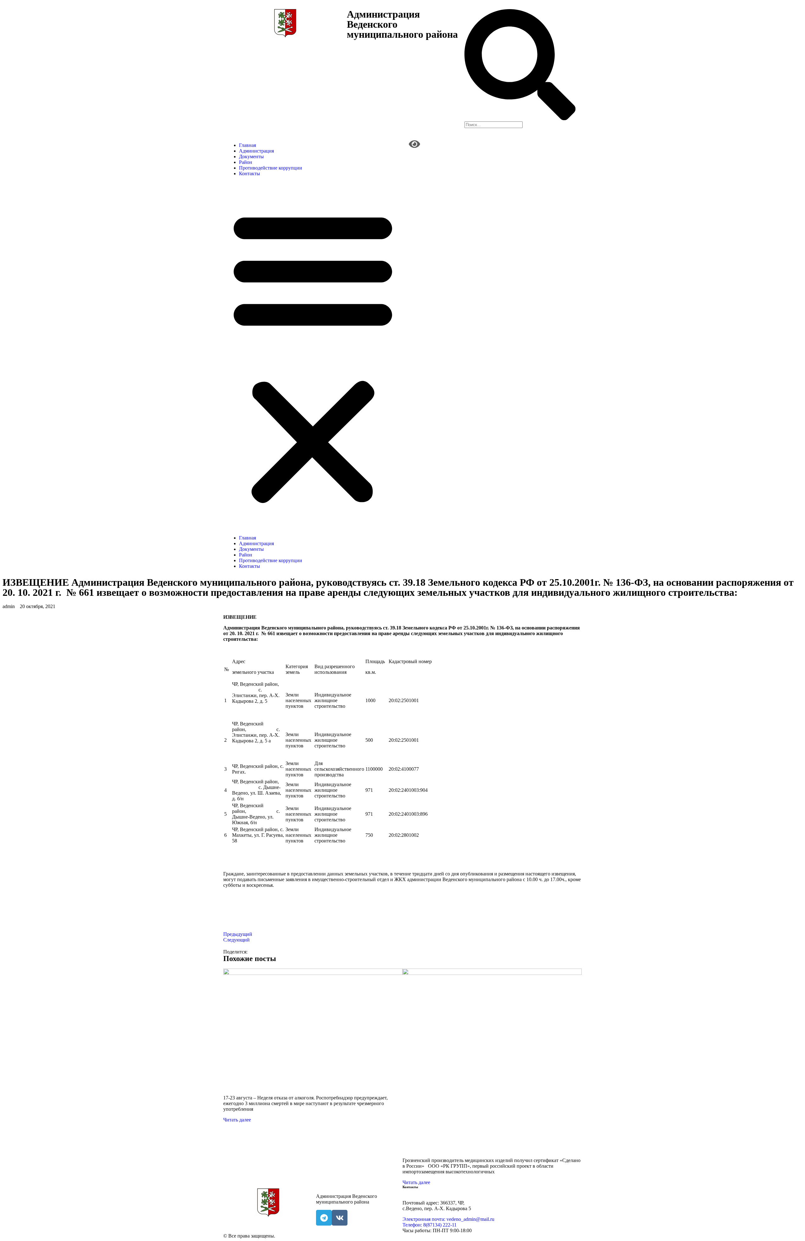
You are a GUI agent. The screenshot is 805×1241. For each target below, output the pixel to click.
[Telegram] (324, 1218)
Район (245, 162)
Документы (251, 156)
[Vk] (339, 1218)
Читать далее (237, 1119)
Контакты (249, 173)
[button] (312, 356)
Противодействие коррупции (270, 167)
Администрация (256, 151)
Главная (247, 145)
